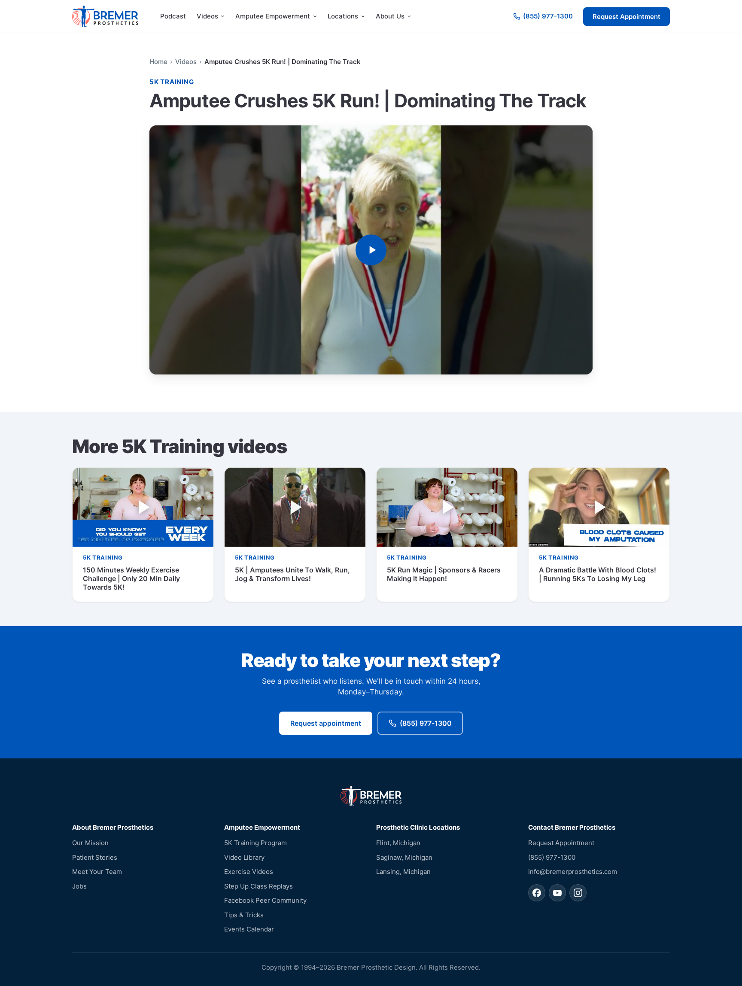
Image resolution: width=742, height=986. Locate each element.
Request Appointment (626, 16)
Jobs (79, 886)
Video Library (244, 857)
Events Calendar (249, 929)
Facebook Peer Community (265, 900)
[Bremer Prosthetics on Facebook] (536, 892)
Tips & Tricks (244, 915)
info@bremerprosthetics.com (572, 871)
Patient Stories (94, 857)
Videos (186, 62)
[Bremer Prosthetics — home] (105, 16)
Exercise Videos (248, 871)
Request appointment (325, 722)
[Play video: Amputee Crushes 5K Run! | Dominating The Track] (371, 250)
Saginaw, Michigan (404, 857)
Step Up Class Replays (258, 886)
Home (158, 62)
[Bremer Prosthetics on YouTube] (557, 892)
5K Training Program (255, 843)
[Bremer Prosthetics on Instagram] (578, 892)
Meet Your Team (97, 871)
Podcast (173, 16)
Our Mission (90, 843)
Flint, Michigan (398, 843)
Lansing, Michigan (403, 871)
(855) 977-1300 (426, 722)
